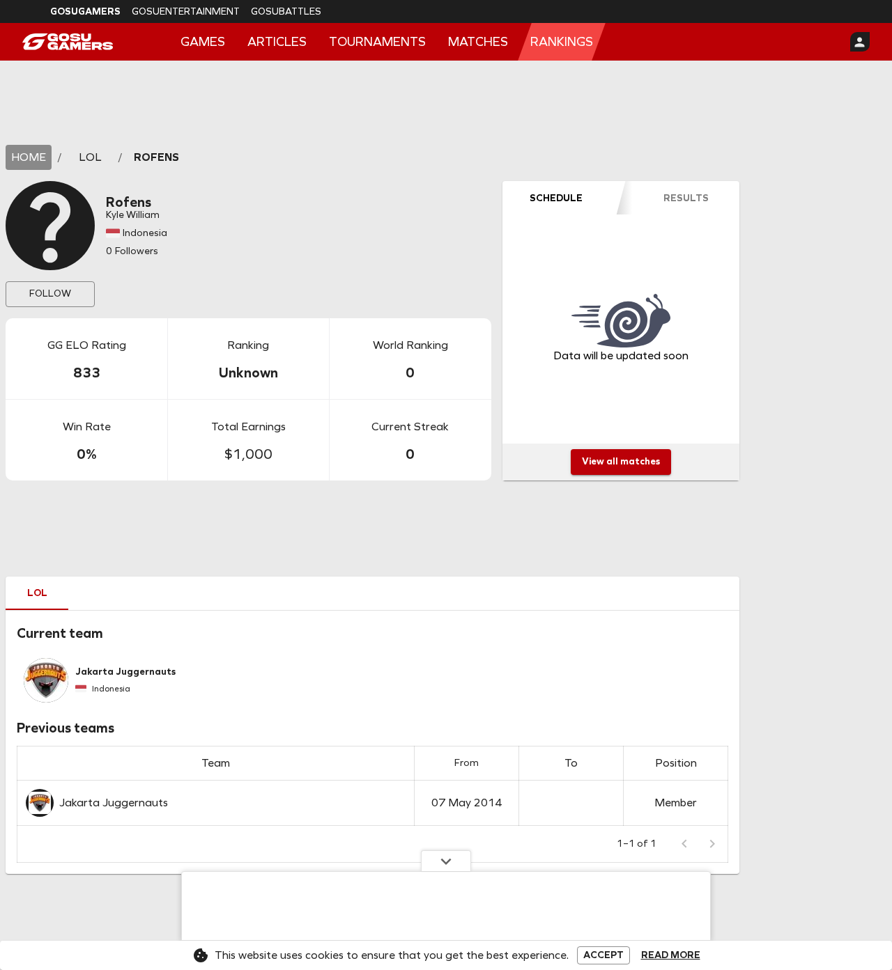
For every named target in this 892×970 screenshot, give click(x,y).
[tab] (556, 197)
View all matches (621, 461)
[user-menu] (860, 42)
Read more (670, 955)
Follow (50, 293)
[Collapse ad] (446, 860)
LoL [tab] (37, 593)
